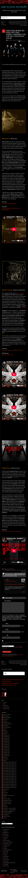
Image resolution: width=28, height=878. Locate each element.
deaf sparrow (5, 837)
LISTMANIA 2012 (6, 735)
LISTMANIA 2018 (6, 744)
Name (7, 623)
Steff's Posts (5, 806)
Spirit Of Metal (6, 856)
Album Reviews (6, 716)
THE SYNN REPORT (7, 813)
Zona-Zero (23, 307)
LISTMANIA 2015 (6, 739)
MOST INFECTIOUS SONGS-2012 (9, 766)
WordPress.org (6, 708)
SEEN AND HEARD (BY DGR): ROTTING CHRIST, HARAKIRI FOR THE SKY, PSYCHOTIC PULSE (16, 34)
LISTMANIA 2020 (6, 747)
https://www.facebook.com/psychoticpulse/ (11, 531)
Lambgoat (5, 846)
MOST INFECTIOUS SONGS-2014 (9, 770)
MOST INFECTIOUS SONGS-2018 (9, 776)
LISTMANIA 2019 (6, 746)
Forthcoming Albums (7, 727)
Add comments (22, 41)
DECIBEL (5, 838)
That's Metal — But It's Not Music (9, 808)
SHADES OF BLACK (7, 801)
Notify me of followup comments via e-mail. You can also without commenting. (12, 647)
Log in (4, 703)
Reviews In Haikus (6, 798)
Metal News (10, 40)
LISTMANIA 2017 (6, 743)
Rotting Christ (23, 571)
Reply (23, 591)
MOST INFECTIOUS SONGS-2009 (9, 762)
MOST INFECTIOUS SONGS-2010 (9, 763)
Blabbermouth (6, 832)
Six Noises (5, 854)
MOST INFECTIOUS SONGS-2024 (9, 786)
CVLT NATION (6, 835)
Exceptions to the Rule (7, 724)
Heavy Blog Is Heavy (7, 843)
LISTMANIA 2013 (6, 736)
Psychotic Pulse (23, 570)
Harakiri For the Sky (16, 570)
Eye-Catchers (5, 725)
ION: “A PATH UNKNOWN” (3, 23)
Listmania (5, 733)
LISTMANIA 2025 (6, 755)
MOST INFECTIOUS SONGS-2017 (9, 774)
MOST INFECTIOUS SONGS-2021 (9, 781)
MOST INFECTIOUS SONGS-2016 (9, 773)
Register (4, 702)
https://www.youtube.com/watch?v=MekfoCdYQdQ (14, 584)
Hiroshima (16, 477)
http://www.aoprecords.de (7, 354)
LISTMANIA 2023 (6, 752)
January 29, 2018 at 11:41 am (10, 581)
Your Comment (7, 600)
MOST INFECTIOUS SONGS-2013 (9, 768)
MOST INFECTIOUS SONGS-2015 (9, 771)
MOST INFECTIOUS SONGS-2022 (9, 782)
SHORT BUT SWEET (7, 803)
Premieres (5, 793)
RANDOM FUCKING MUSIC (17, 40)
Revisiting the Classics (7, 800)
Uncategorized (6, 814)
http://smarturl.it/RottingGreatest (9, 203)
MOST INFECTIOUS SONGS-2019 (9, 778)
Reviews (4, 797)
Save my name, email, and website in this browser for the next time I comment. (14, 643)
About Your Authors (6, 714)
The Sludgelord (6, 859)
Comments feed (6, 707)
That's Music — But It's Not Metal (9, 809)
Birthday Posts (6, 719)
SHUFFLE (5, 805)
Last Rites (5, 848)
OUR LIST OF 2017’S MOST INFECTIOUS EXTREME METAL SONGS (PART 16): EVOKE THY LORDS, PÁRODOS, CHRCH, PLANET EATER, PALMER (18, 23)
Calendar (5, 720)
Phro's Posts (5, 792)
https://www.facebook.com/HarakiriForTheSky (12, 350)
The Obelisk (5, 857)
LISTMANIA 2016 (6, 741)
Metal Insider (5, 851)
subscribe (17, 647)
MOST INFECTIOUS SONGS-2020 (9, 779)
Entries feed (5, 705)
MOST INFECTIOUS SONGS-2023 (9, 784)
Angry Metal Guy (6, 829)
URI (7, 635)
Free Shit (5, 728)
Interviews (5, 730)
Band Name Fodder (7, 717)
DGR (11, 570)
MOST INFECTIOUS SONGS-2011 (9, 765)
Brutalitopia (5, 834)
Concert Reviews (6, 722)
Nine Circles (5, 853)
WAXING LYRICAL (6, 816)
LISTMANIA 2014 (6, 738)
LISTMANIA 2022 (6, 751)
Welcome (5, 817)
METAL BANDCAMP (7, 849)
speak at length (20, 293)
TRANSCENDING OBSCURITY (9, 862)
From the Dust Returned (7, 842)
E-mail (7, 629)
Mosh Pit (4, 760)
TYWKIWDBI (5, 864)
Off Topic (4, 790)
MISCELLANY (6, 759)
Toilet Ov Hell (5, 861)
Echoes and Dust (6, 840)
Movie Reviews (6, 789)
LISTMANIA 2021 (6, 749)
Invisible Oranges (6, 845)
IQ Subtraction (6, 731)
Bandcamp (5, 830)
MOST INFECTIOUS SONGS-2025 (9, 787)
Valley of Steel (6, 865)
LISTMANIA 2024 (6, 754)
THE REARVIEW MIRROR (8, 811)
